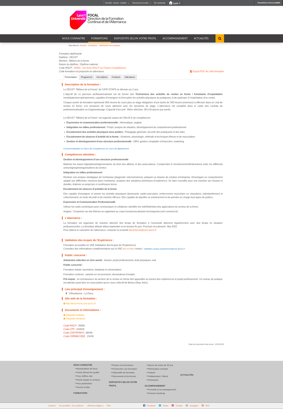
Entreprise (153, 380)
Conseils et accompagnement (162, 389)
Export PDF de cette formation (208, 71)
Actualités (201, 38)
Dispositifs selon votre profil (135, 38)
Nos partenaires (85, 383)
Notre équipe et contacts (89, 380)
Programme (86, 77)
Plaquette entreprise (75, 318)
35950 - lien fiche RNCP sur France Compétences (100, 68)
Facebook (151, 406)
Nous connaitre (73, 38)
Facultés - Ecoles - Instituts (116, 3)
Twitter (165, 406)
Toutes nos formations (123, 365)
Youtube (179, 406)
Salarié (152, 372)
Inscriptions (102, 77)
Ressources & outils (140, 3)
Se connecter (159, 3)
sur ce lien (128, 248)
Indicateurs (130, 77)
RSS (207, 406)
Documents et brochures (124, 376)
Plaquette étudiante (74, 315)
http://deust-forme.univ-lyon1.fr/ (80, 303)
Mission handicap (157, 393)
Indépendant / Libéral (158, 376)
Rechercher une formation (125, 369)
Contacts (116, 77)
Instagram (194, 406)
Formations (99, 38)
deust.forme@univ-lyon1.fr (142, 230)
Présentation (71, 77)
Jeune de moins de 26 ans (161, 365)
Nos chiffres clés (85, 376)
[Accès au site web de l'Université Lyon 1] (174, 3)
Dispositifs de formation (124, 372)
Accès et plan (84, 387)
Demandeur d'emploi (158, 369)
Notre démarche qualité (88, 372)
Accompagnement (175, 38)
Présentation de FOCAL (87, 368)
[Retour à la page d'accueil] (98, 20)
